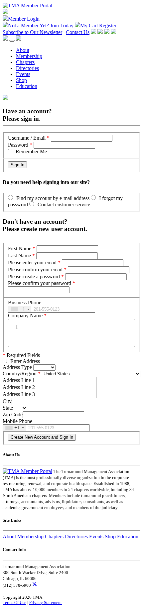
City (7, 401)
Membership (29, 56)
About (22, 50)
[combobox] (19, 309)
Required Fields (21, 355)
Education (26, 86)
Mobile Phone (17, 421)
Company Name (25, 315)
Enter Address (25, 361)
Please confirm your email (35, 269)
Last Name (19, 255)
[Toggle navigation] (12, 41)
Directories (27, 68)
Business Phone (24, 302)
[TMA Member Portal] (27, 5)
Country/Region (20, 373)
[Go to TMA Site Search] (18, 39)
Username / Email (27, 138)
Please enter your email (32, 262)
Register (107, 25)
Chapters (25, 62)
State (8, 408)
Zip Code (13, 414)
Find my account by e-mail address (52, 198)
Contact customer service (64, 204)
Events (23, 74)
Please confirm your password (39, 283)
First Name (19, 248)
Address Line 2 (19, 387)
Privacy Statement (45, 602)
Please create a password (34, 276)
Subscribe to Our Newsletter (32, 32)
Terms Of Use (14, 602)
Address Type (17, 367)
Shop (21, 80)
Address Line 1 (19, 380)
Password (18, 145)
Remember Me (31, 151)
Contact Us (77, 32)
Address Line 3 (19, 394)
